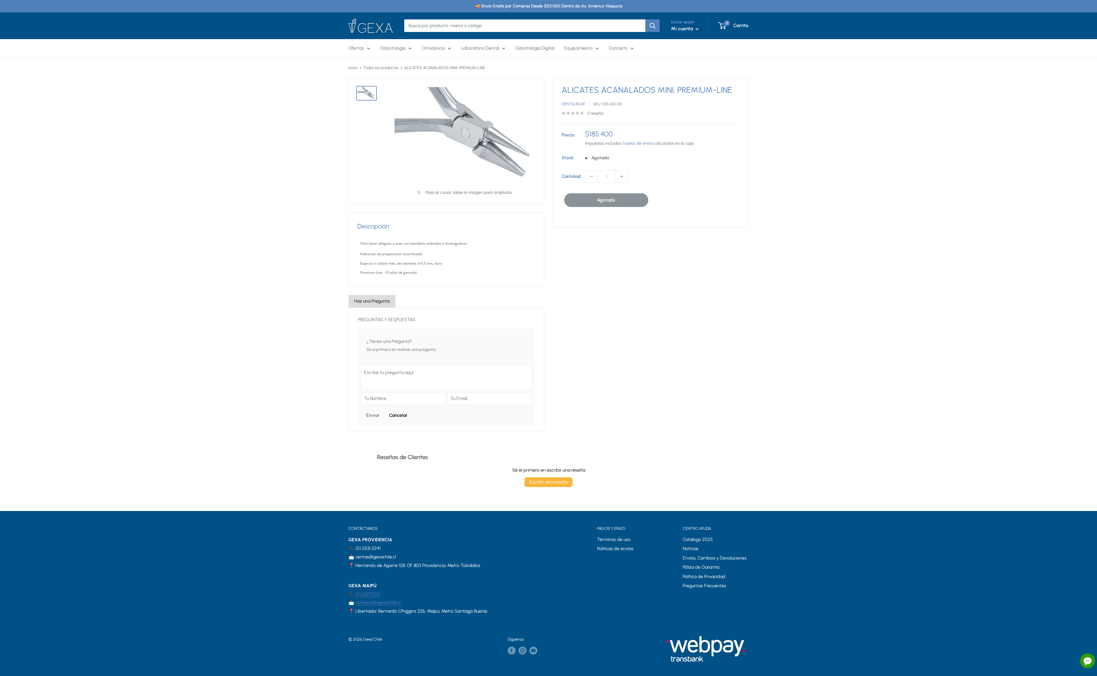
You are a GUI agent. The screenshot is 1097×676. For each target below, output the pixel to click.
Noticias (690, 548)
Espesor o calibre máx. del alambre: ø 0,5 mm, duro (401, 263)
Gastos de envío (637, 143)
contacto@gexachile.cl (378, 602)
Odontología (392, 48)
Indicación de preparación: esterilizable (391, 254)
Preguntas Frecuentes (704, 585)
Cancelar (398, 415)
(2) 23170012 (367, 594)
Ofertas (356, 48)
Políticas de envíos (615, 548)
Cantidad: (572, 176)
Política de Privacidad (704, 576)
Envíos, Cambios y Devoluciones (714, 558)
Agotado (606, 200)
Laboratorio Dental (480, 48)
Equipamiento (578, 48)
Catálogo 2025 (698, 539)
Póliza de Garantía (701, 567)
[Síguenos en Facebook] (512, 651)
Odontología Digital (534, 48)
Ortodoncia (433, 48)
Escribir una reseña (548, 482)
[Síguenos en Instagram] (523, 651)
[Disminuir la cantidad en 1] (591, 176)
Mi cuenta (682, 28)
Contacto (618, 48)
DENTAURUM (573, 104)
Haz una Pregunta (372, 301)
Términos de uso (613, 539)
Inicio (353, 67)
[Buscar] (652, 25)
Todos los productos (381, 67)
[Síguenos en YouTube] (533, 651)
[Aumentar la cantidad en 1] (622, 176)
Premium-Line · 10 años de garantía (388, 272)
